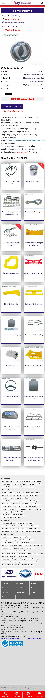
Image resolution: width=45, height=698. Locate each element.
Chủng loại (34, 588)
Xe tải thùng (18, 495)
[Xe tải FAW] (25, 573)
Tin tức (33, 592)
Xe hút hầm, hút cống (24, 509)
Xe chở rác (6, 504)
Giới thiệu (19, 583)
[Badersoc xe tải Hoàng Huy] (34, 262)
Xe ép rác (37, 504)
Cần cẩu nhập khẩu (27, 487)
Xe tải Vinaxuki (21, 551)
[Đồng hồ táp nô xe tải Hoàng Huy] (11, 416)
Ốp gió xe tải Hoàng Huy (33, 365)
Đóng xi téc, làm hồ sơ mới (11, 517)
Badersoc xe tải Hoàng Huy (33, 273)
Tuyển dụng (6, 588)
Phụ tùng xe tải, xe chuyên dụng (33, 78)
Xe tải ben (6, 495)
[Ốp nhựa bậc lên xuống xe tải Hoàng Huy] (34, 231)
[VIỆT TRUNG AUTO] (22, 2)
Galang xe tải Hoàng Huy (33, 304)
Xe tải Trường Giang (9, 545)
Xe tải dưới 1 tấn (8, 523)
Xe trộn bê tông (32, 495)
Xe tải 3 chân (21, 529)
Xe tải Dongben (22, 556)
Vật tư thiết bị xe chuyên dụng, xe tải (29, 531)
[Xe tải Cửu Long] (9, 573)
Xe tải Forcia (19, 548)
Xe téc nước (7, 498)
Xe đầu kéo (33, 506)
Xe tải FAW (37, 545)
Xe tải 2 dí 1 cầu (8, 529)
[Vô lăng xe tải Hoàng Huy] (11, 385)
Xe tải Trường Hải (9, 559)
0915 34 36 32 (8, 629)
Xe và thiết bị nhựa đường (10, 487)
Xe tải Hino (6, 562)
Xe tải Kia (30, 548)
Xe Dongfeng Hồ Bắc (22, 537)
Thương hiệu (20, 592)
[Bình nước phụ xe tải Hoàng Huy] (11, 354)
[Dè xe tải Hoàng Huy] (11, 293)
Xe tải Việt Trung (24, 554)
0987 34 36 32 (18, 629)
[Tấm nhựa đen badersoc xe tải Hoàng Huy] (11, 446)
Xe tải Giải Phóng (8, 556)
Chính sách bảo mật (35, 638)
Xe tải (38, 484)
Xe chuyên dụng (7, 481)
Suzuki (25, 543)
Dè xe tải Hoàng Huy (11, 304)
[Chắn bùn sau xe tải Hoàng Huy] (34, 385)
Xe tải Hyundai (8, 551)
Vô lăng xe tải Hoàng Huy (11, 396)
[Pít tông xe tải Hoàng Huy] (34, 170)
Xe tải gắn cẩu (7, 512)
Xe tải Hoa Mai (7, 565)
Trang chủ (5, 583)
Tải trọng (5, 592)
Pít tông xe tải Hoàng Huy (34, 181)
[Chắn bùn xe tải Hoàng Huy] (11, 323)
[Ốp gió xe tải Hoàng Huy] (34, 354)
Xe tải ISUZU (7, 548)
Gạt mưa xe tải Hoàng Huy (34, 335)
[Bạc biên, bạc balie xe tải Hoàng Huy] (11, 231)
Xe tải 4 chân (33, 529)
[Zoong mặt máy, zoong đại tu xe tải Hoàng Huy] (11, 201)
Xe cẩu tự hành (8, 493)
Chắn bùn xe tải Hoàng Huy (11, 335)
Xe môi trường (6, 484)
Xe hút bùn (38, 509)
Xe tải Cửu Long (25, 545)
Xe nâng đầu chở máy (10, 540)
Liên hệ (4, 597)
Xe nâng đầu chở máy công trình (28, 493)
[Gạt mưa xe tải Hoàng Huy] (34, 323)
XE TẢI (17, 543)
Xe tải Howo (7, 537)
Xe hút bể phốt (8, 509)
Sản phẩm (19, 588)
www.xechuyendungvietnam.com (11, 625)
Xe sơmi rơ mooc (21, 506)
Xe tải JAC (34, 559)
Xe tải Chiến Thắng (9, 554)
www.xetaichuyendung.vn (35, 623)
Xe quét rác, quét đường (21, 504)
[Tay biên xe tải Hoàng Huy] (34, 201)
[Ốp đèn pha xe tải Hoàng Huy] (11, 262)
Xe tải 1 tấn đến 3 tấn (25, 523)
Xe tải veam (38, 554)
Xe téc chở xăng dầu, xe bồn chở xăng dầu (28, 481)
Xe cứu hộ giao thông (31, 501)
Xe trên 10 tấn (8, 531)
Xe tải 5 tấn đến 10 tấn (36, 81)
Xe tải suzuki (22, 559)
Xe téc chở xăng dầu (22, 498)
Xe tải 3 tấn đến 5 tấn (10, 526)
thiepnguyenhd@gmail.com (14, 22)
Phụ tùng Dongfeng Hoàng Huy (34, 74)
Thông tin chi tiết (11, 107)
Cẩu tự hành (7, 506)
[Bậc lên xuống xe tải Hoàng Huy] (34, 416)
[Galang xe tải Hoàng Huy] (34, 293)
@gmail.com (36, 149)
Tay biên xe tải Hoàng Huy (34, 212)
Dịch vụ (33, 583)
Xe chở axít (19, 512)
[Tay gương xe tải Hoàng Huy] (11, 170)
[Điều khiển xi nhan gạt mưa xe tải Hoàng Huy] (34, 446)
